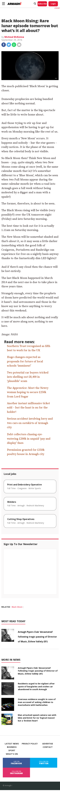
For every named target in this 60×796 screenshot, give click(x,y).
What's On (12, 754)
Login (53, 4)
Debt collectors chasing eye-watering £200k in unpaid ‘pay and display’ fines (28, 439)
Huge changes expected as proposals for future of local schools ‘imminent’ (25, 361)
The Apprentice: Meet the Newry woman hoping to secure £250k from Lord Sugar (27, 392)
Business (12, 747)
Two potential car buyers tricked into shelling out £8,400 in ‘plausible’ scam (27, 377)
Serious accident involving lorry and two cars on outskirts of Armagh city (30, 423)
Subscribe (42, 4)
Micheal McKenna (14, 36)
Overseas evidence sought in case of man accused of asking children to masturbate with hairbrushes (37, 702)
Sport (11, 750)
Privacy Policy (30, 744)
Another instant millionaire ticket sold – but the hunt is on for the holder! (28, 408)
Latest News (12, 744)
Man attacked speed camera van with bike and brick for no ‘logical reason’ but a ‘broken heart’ (37, 718)
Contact (48, 747)
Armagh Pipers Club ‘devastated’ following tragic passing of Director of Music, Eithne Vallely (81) (37, 636)
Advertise (47, 744)
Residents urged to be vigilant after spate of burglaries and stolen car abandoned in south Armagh (36, 686)
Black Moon (17, 607)
